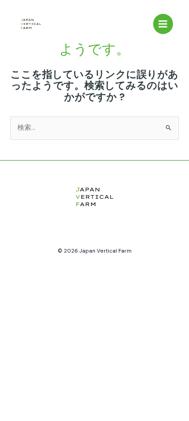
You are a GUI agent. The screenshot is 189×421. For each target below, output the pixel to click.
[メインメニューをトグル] (163, 24)
